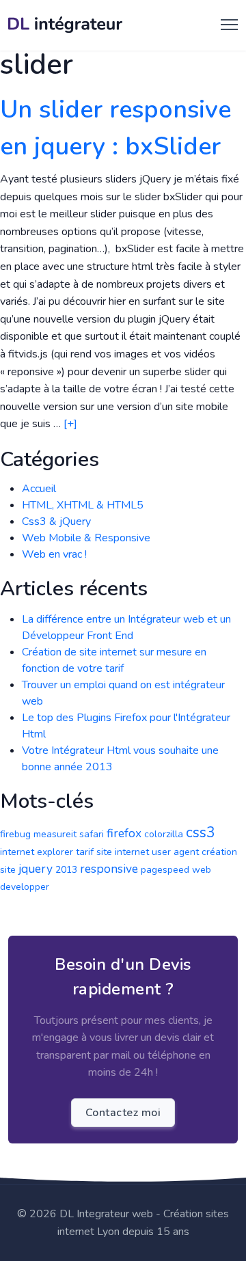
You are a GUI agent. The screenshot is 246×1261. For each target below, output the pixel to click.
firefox (124, 833)
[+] (70, 423)
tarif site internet (112, 851)
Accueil (39, 488)
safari (91, 834)
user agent (175, 851)
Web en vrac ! (54, 554)
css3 (200, 832)
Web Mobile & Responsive (86, 537)
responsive (109, 868)
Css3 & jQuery (56, 521)
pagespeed (165, 869)
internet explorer (36, 851)
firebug (15, 834)
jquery (35, 868)
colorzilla (163, 834)
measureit (55, 834)
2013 (66, 869)
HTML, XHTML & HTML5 (83, 505)
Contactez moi (123, 1112)
